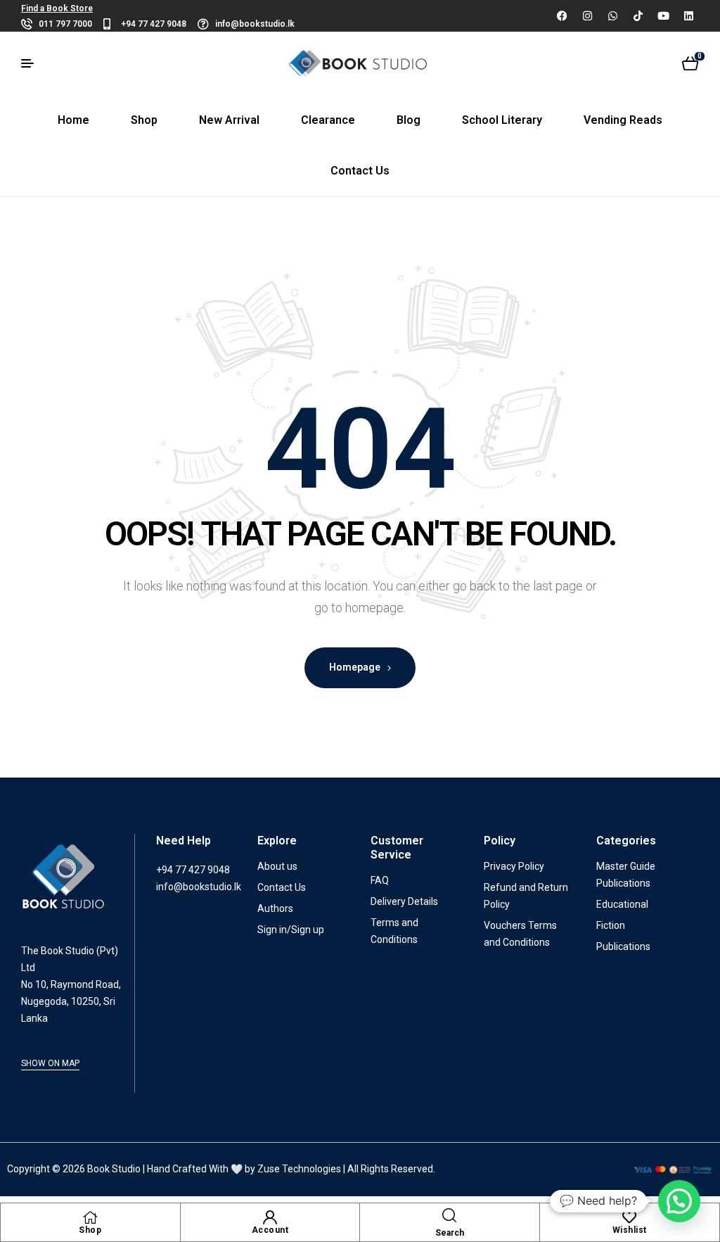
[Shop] (90, 1217)
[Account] (270, 1217)
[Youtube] (663, 15)
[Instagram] (587, 15)
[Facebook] (561, 15)
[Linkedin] (688, 15)
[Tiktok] (637, 15)
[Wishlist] (629, 1217)
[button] (679, 1201)
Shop (90, 1230)
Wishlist (629, 1230)
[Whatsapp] (612, 15)
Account (270, 1230)
